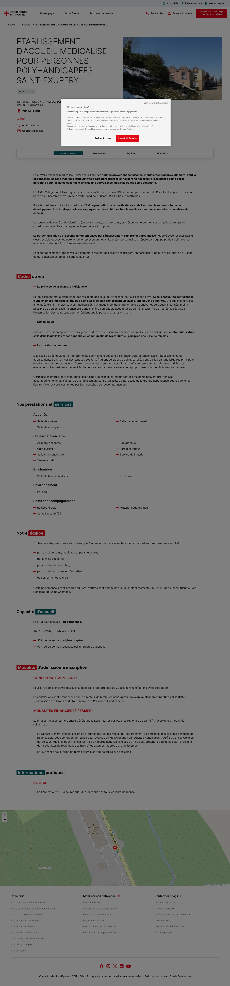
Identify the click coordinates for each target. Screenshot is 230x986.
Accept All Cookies (127, 138)
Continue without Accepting (156, 103)
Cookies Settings (102, 138)
